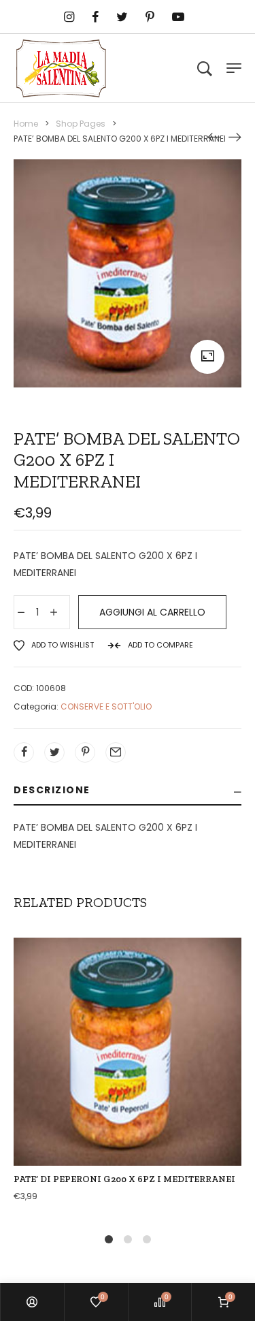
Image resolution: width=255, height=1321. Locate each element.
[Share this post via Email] (115, 752)
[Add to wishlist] (156, 1080)
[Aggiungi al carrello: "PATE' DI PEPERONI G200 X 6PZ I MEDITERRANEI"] (99, 1080)
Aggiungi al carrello (152, 612)
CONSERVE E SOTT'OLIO (106, 706)
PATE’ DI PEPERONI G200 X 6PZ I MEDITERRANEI (124, 1178)
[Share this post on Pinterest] (85, 752)
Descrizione (52, 790)
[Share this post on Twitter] (54, 752)
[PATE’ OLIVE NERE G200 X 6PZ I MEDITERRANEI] (234, 136)
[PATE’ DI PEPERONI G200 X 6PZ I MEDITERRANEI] (214, 136)
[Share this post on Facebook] (24, 752)
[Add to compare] (128, 1080)
